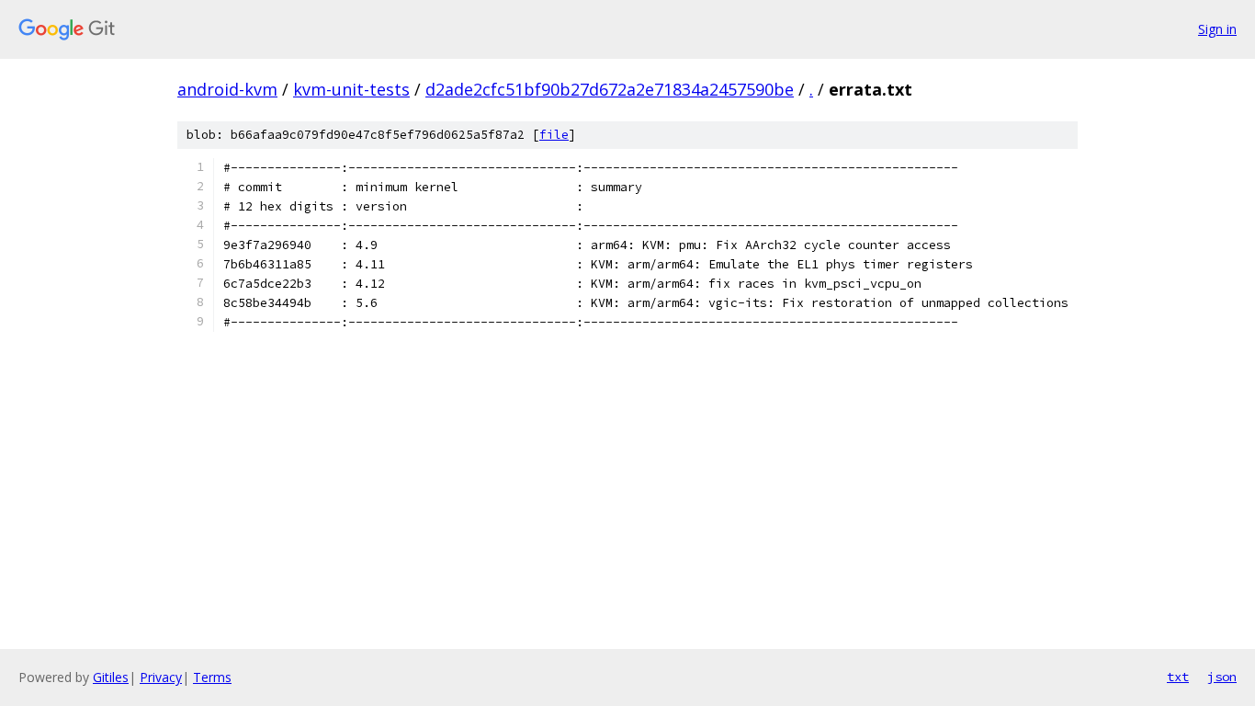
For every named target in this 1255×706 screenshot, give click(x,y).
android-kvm (227, 89)
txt (1178, 676)
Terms (212, 677)
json (1222, 676)
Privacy (161, 677)
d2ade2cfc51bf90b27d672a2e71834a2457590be (609, 89)
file (554, 134)
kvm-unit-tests (351, 89)
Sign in (1217, 29)
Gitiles (111, 677)
